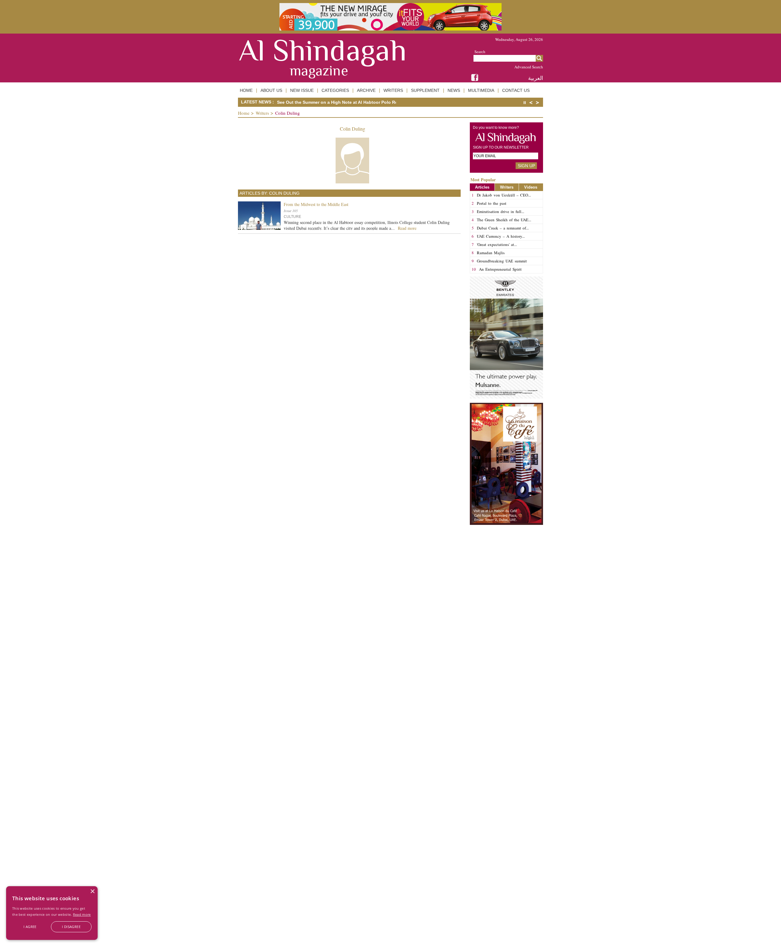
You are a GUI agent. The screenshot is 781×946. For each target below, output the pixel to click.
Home (244, 113)
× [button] (92, 891)
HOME (246, 90)
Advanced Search (528, 67)
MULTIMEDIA (481, 90)
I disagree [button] (71, 926)
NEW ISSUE (302, 90)
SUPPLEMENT (425, 90)
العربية (535, 78)
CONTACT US (516, 90)
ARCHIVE (366, 90)
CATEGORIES (335, 90)
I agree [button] (30, 926)
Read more (82, 914)
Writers (262, 113)
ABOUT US (271, 90)
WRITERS (393, 90)
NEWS (454, 90)
